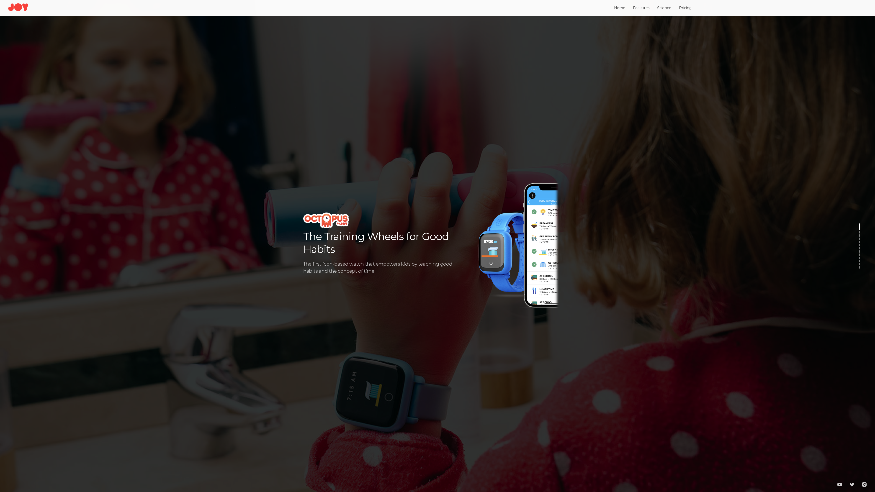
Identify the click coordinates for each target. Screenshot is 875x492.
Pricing (685, 8)
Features (641, 8)
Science (664, 8)
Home (619, 8)
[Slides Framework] (18, 10)
